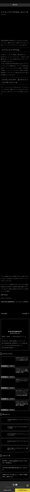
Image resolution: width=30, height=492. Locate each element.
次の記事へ (25, 313)
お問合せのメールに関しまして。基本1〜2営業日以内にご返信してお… (15, 475)
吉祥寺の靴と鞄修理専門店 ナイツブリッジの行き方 (14, 301)
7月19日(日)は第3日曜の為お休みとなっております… (14, 468)
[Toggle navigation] (28, 1)
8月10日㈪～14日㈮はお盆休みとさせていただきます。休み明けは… (14, 461)
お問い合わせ (4, 294)
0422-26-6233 (8, 490)
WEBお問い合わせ (22, 490)
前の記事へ (5, 313)
